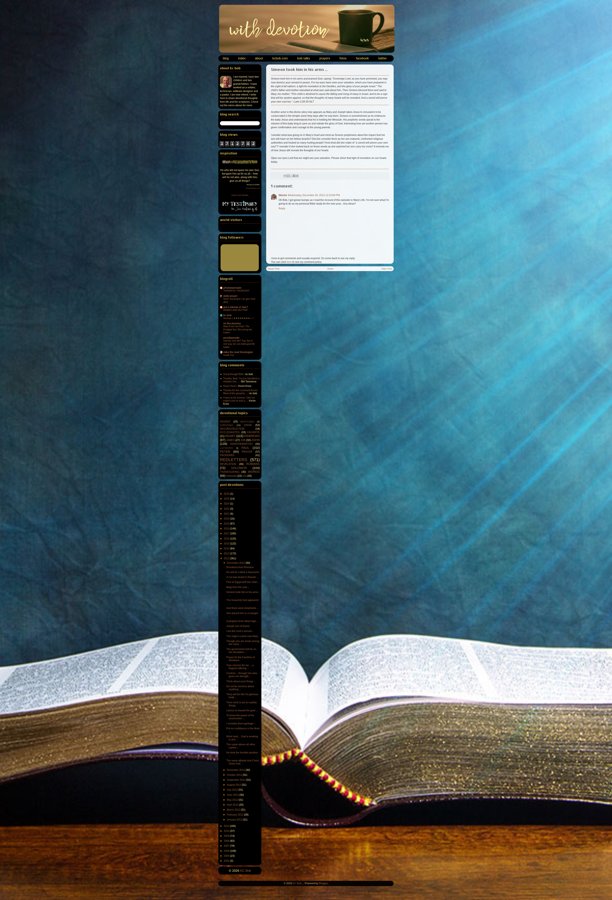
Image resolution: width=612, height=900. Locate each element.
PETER (225, 451)
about (259, 58)
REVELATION (228, 464)
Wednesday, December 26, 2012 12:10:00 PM (314, 195)
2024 (227, 503)
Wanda (283, 195)
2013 (227, 553)
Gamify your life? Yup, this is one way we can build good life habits (239, 343)
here (289, 262)
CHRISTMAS (226, 425)
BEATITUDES (247, 421)
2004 (227, 860)
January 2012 (235, 819)
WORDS (254, 471)
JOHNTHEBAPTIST (241, 444)
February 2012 (235, 814)
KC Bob (245, 870)
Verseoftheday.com (253, 188)
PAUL (245, 447)
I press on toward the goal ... (242, 710)
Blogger (323, 883)
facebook (362, 58)
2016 (227, 538)
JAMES (230, 440)
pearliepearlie (231, 337)
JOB (243, 440)
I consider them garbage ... (241, 723)
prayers (324, 58)
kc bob (227, 315)
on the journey (232, 323)
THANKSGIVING (229, 472)
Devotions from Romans (240, 567)
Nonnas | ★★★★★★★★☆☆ (238, 318)
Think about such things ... (241, 681)
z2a (244, 476)
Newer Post (273, 268)
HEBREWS (252, 436)
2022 (227, 508)
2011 (227, 826)
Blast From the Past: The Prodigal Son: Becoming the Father (237, 329)
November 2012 (236, 770)
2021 (227, 513)
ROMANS (253, 464)
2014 (227, 548)
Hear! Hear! (229, 386)
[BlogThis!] (288, 175)
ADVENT (225, 421)
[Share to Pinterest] (297, 175)
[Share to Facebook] (294, 175)
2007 (227, 845)
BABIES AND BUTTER (235, 310)
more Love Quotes (239, 195)
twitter (382, 58)
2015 (227, 543)
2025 (227, 498)
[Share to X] (291, 175)
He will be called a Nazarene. (243, 572)
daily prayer (230, 296)
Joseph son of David (237, 626)
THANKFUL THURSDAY (236, 290)
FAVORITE (253, 432)
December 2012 (236, 563)
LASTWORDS (226, 448)
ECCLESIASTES (230, 432)
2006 (227, 851)
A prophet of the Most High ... (242, 621)
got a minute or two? (235, 307)
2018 (227, 528)
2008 (227, 840)
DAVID (248, 425)
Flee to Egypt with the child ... (242, 582)
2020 (227, 518)
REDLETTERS (233, 459)
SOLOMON (239, 468)
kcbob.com (280, 58)
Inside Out (228, 355)
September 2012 (236, 779)
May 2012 (233, 799)
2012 (227, 558)
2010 (227, 831)
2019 (227, 523)
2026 (227, 493)
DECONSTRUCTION (232, 428)
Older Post (386, 268)
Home (330, 268)
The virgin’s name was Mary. (242, 636)
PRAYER (247, 451)
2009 (227, 836)
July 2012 (232, 789)
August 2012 (234, 784)
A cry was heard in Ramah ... (242, 577)
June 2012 (233, 795)
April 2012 (233, 804)
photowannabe (232, 287)
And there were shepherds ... (242, 608)
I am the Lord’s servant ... (240, 631)
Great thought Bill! (233, 374)
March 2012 (234, 809)
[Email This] (285, 175)
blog (226, 58)
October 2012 (235, 775)
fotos (342, 58)
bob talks (303, 58)
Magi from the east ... (238, 587)
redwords (231, 476)
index (242, 58)
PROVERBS (227, 455)
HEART (230, 436)
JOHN (255, 440)
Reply (282, 208)
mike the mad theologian (238, 352)
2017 (227, 533)
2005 (227, 855)
